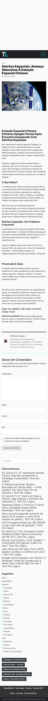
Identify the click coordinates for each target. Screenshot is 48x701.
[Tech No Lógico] (5, 54)
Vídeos (4, 608)
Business (6, 601)
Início (4, 63)
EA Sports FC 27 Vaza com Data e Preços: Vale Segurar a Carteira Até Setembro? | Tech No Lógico (22, 499)
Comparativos (8, 628)
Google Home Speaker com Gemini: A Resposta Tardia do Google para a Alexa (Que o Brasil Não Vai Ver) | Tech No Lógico (24, 562)
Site (3, 427)
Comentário (7, 374)
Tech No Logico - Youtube (13, 664)
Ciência (6, 598)
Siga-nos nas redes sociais (31, 316)
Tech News (7, 635)
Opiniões (6, 615)
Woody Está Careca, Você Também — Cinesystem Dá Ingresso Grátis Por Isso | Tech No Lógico (24, 543)
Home (4, 578)
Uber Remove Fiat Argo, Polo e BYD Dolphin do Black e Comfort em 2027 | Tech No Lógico (23, 552)
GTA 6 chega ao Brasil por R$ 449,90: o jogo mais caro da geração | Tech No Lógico (24, 525)
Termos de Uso (9, 648)
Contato (6, 645)
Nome (4, 405)
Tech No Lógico (8, 699)
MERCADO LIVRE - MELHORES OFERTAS (16, 674)
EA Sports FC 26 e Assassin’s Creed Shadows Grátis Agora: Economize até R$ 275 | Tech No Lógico (23, 534)
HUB (3, 638)
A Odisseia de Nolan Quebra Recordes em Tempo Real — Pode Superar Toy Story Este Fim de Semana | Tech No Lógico (21, 488)
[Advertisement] (24, 25)
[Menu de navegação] (43, 54)
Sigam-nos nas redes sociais (14, 669)
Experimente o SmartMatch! (14, 660)
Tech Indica (8, 625)
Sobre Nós (7, 641)
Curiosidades (8, 605)
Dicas (5, 611)
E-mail (4, 416)
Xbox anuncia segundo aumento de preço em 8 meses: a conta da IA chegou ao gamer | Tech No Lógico (22, 516)
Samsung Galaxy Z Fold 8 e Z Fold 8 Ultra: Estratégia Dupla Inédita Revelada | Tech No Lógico (23, 507)
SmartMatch (7, 581)
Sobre (12, 693)
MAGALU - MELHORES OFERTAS (14, 679)
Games (6, 591)
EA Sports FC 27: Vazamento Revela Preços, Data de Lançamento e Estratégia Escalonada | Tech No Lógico (23, 477)
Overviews (7, 621)
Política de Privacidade (12, 651)
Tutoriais (6, 631)
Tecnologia (7, 588)
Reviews (6, 618)
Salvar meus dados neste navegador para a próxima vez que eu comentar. (22, 439)
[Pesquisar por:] (24, 461)
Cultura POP (8, 594)
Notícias (5, 584)
